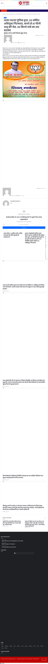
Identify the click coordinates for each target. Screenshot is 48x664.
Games (26, 646)
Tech (38, 646)
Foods (22, 646)
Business (6, 646)
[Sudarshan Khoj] (24, 3)
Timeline (41, 646)
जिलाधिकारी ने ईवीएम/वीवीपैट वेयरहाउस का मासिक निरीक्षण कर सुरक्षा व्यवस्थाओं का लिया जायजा (23, 477)
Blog (7, 14)
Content (18, 646)
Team (34, 646)
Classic (11, 646)
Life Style (30, 646)
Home (4, 14)
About (2, 646)
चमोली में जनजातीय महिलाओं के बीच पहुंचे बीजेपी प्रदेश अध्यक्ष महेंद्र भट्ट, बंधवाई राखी (12, 523)
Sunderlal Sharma (15, 201)
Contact (45, 658)
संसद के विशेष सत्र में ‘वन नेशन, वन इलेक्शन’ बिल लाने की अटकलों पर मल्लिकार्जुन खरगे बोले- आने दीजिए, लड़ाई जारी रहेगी (35, 524)
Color (14, 646)
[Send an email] (18, 42)
